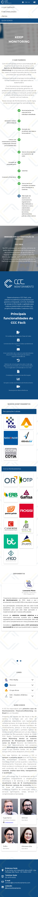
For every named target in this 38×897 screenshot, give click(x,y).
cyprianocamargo (9, 822)
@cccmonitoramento (13, 888)
